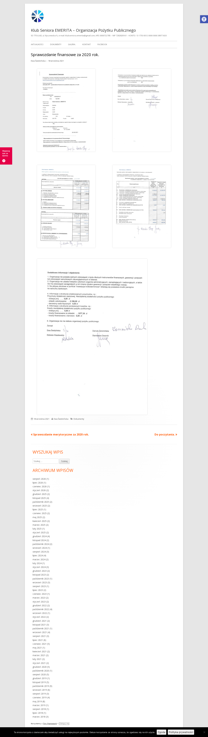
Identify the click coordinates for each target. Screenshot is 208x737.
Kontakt (86, 44)
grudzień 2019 (40, 678)
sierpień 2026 (39, 478)
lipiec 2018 (38, 712)
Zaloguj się (64, 724)
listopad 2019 (39, 682)
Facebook (102, 44)
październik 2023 (41, 578)
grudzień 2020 (40, 666)
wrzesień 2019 (40, 689)
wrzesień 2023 (40, 582)
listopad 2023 (39, 574)
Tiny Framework (50, 724)
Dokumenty (55, 44)
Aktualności (37, 44)
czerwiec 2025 (40, 513)
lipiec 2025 (38, 509)
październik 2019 (41, 686)
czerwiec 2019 (40, 697)
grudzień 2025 (40, 494)
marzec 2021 (39, 655)
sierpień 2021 (39, 636)
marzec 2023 (39, 597)
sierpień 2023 (39, 586)
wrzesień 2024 (40, 547)
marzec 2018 (39, 716)
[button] (204, 19)
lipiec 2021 (38, 640)
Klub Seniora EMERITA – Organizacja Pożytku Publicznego (83, 30)
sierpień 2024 (39, 551)
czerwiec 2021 (40, 643)
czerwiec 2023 (40, 593)
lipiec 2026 (38, 482)
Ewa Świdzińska (38, 60)
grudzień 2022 (40, 605)
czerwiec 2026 (40, 486)
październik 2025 (41, 501)
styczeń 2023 (39, 601)
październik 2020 (41, 670)
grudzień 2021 (40, 620)
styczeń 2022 (39, 616)
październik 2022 (41, 609)
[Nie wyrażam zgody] (204, 732)
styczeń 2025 (39, 532)
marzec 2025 (39, 524)
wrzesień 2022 (40, 613)
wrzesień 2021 (40, 632)
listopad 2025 (39, 498)
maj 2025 (37, 517)
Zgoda (161, 732)
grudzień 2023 (40, 570)
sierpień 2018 (39, 709)
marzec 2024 (39, 559)
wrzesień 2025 (40, 505)
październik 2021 (41, 628)
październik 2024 (41, 544)
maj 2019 (37, 701)
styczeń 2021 (39, 663)
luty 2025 (37, 528)
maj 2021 (37, 647)
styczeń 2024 (39, 567)
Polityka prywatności (181, 732)
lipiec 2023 (38, 590)
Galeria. (72, 44)
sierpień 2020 (39, 674)
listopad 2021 (39, 624)
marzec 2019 (39, 705)
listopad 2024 (39, 540)
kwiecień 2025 (40, 521)
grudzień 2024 (40, 536)
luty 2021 (37, 659)
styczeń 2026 (39, 490)
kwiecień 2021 (40, 651)
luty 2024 (37, 563)
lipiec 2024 (38, 555)
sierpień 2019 (39, 693)
